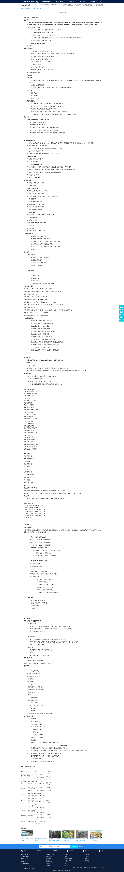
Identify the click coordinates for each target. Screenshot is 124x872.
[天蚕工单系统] (102, 2)
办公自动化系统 (63, 4)
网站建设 (67, 855)
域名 (66, 863)
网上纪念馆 (79, 6)
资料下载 (55, 851)
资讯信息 (82, 2)
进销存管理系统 (99, 4)
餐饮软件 (70, 4)
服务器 (67, 865)
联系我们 (87, 851)
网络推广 (67, 856)
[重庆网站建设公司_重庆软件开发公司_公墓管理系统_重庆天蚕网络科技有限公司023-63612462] (30, 1)
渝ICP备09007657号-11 (97, 868)
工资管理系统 (99, 6)
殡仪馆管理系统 (45, 4)
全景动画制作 (68, 858)
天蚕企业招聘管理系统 (69, 6)
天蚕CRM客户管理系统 (89, 6)
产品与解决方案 (46, 2)
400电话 (87, 856)
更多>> (101, 828)
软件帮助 (71, 851)
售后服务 (87, 860)
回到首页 (25, 851)
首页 (22, 8)
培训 (40, 851)
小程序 (67, 862)
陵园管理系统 (54, 4)
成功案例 (71, 2)
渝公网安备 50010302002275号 (63, 870)
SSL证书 (87, 862)
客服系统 (84, 4)
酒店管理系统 (77, 4)
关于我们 (93, 2)
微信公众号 (68, 860)
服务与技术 (59, 2)
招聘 (102, 851)
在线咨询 (81, 846)
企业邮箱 (87, 855)
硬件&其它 (91, 4)
